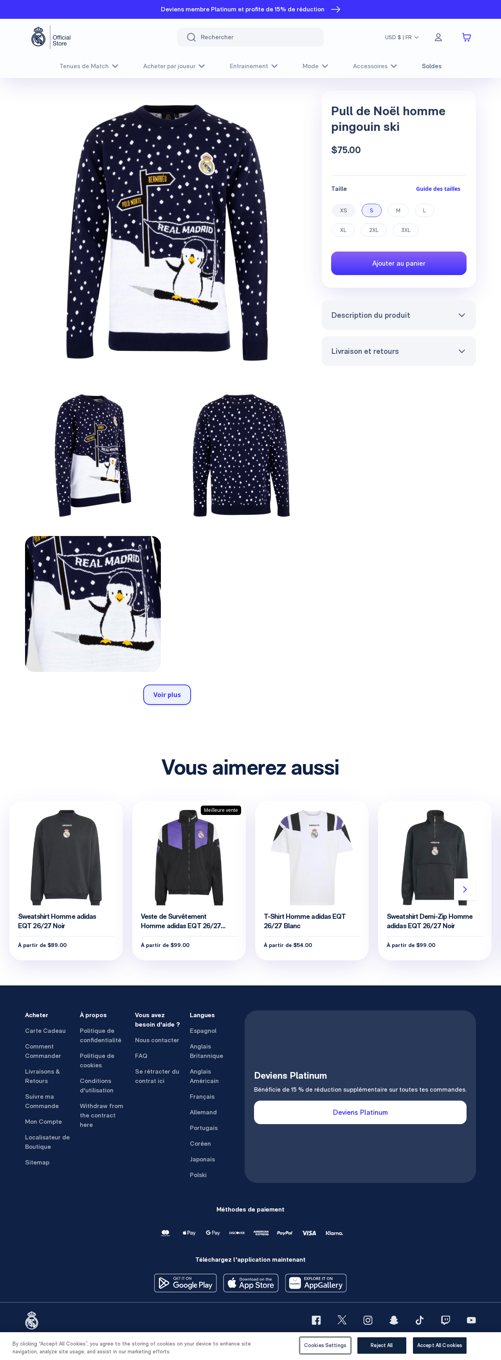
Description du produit (370, 315)
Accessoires (370, 66)
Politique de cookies (97, 1060)
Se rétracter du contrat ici (157, 1076)
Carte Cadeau (45, 1030)
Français (202, 1096)
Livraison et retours (365, 351)
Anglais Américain (204, 1076)
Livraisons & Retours (42, 1076)
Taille (339, 188)
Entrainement (249, 66)
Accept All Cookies (439, 1345)
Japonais (202, 1159)
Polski (198, 1175)
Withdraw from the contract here (101, 1115)
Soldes (432, 66)
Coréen (200, 1143)
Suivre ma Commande (42, 1101)
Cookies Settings (325, 1345)
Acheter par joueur (169, 66)
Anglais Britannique (206, 1051)
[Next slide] (465, 889)
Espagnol (203, 1030)
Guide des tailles (438, 188)
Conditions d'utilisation (97, 1085)
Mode (311, 66)
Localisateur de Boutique (47, 1142)
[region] (250, 1346)
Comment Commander (43, 1051)
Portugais (204, 1128)
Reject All (382, 1345)
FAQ (141, 1055)
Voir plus (167, 694)
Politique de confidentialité (100, 1035)
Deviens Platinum (360, 1112)
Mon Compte (43, 1121)
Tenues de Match (84, 66)
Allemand (203, 1112)
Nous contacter (157, 1040)
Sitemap (37, 1162)
